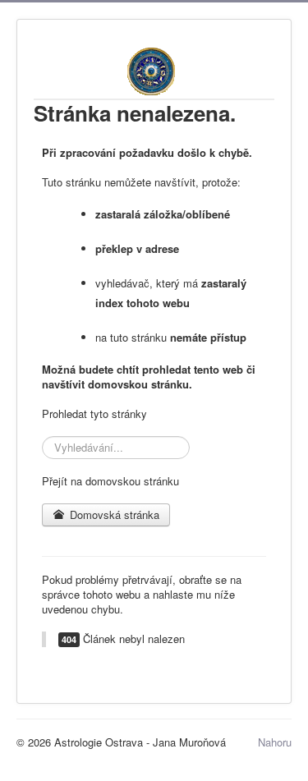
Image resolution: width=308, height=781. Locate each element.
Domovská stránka (113, 514)
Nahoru (275, 742)
